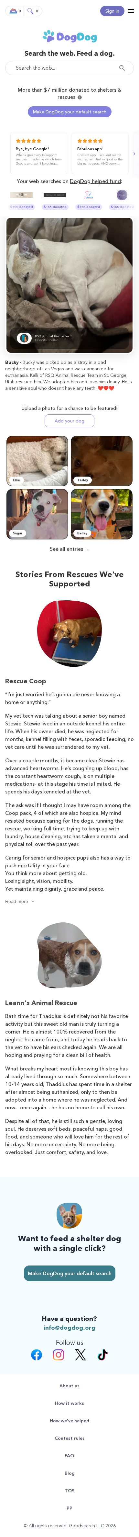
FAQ (69, 1456)
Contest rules (70, 1438)
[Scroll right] (133, 153)
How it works (69, 1403)
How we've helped (69, 1421)
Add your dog (69, 421)
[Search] (124, 68)
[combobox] (69, 68)
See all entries (66, 549)
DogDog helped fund (95, 181)
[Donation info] (80, 97)
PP (69, 1508)
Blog (70, 1473)
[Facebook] (36, 1355)
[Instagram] (58, 1355)
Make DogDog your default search (69, 112)
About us (69, 1386)
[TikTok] (102, 1355)
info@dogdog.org (69, 1327)
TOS (69, 1491)
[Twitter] (80, 1355)
